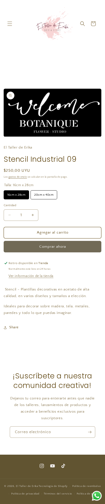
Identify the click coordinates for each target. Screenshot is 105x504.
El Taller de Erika (27, 486)
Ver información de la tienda (31, 276)
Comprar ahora (52, 247)
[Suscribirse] (89, 432)
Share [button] (14, 327)
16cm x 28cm (16, 193)
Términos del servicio (58, 493)
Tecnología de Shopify (53, 486)
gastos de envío (18, 177)
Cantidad (10, 205)
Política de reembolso (86, 486)
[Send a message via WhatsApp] (97, 496)
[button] (9, 23)
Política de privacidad (25, 493)
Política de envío (87, 493)
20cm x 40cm (44, 193)
